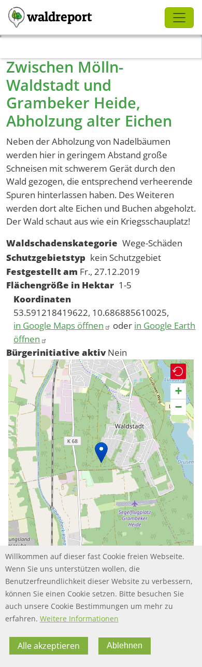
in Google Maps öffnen (58, 325)
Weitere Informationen (79, 618)
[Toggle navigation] (179, 17)
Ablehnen (124, 645)
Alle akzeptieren (49, 645)
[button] (101, 452)
